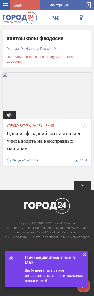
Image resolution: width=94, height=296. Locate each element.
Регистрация (58, 5)
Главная (13, 49)
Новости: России (38, 49)
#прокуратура (19, 126)
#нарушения (43, 126)
